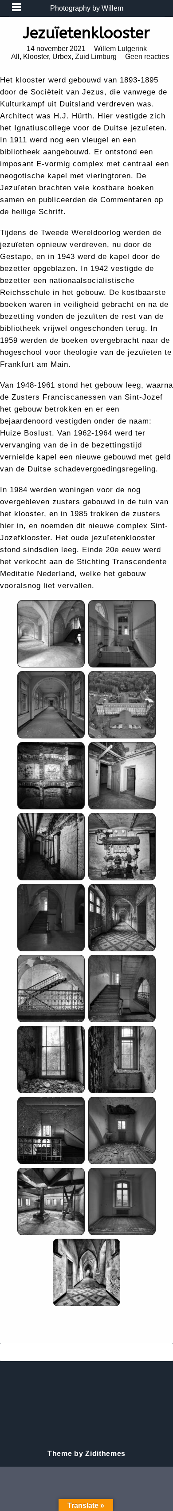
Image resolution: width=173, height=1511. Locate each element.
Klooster (36, 56)
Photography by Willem (86, 8)
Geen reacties (147, 56)
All (15, 56)
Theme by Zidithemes (86, 1453)
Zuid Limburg (96, 56)
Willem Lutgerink (120, 48)
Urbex (61, 56)
